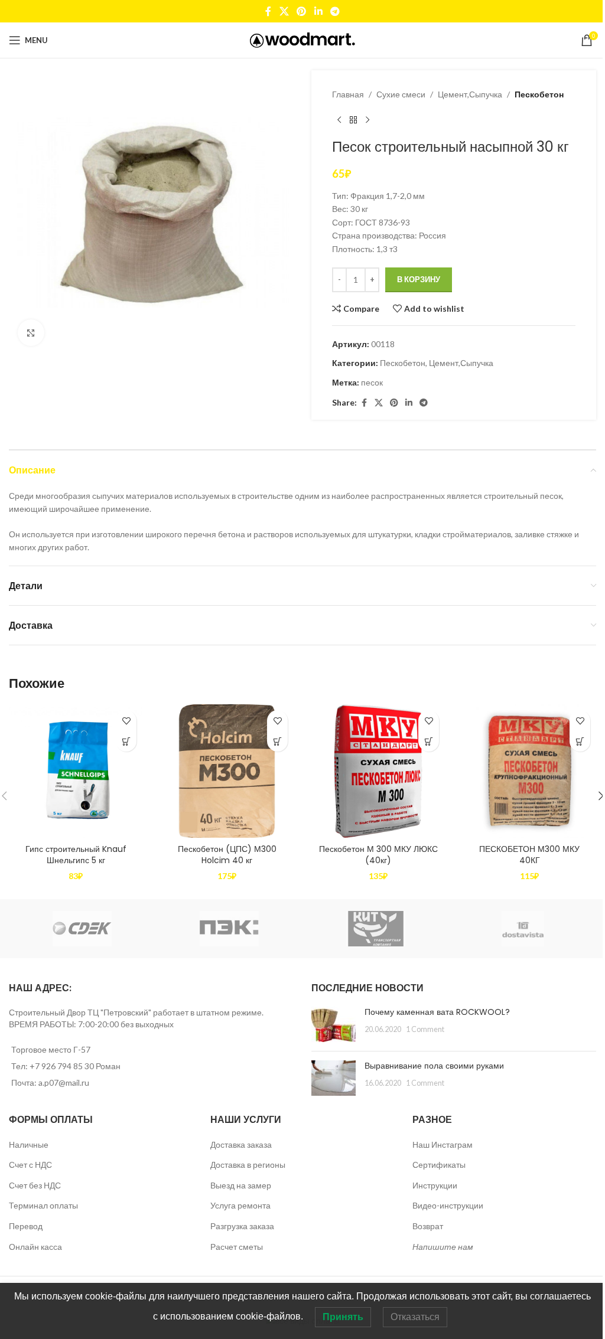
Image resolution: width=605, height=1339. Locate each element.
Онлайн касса (35, 1247)
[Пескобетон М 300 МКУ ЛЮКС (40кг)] (378, 771)
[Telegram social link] (334, 11)
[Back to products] (353, 120)
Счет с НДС (30, 1165)
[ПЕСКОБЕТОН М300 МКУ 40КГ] (529, 771)
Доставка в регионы (247, 1165)
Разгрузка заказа (242, 1226)
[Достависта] (523, 928)
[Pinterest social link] (301, 11)
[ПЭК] (229, 928)
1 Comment (425, 1029)
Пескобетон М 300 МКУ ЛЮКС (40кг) (378, 855)
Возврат (427, 1226)
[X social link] (283, 11)
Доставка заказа (241, 1144)
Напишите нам (442, 1247)
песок (372, 382)
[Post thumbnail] (333, 1024)
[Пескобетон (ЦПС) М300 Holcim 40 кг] (227, 771)
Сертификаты (439, 1165)
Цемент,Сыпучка (470, 94)
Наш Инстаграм (442, 1144)
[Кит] (376, 928)
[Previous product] (339, 120)
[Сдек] (82, 928)
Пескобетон (539, 94)
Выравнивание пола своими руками (434, 1066)
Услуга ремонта (240, 1205)
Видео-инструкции (447, 1205)
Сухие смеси (400, 94)
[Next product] (367, 120)
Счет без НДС (35, 1185)
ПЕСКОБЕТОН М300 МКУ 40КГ (529, 855)
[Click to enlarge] (31, 332)
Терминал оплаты (43, 1205)
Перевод (26, 1226)
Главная (348, 94)
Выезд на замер (240, 1185)
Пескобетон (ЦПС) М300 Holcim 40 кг (227, 855)
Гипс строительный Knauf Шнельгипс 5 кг (75, 855)
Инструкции (434, 1185)
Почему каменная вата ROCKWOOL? (437, 1012)
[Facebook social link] (268, 11)
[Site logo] (303, 39)
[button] (126, 741)
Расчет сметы (236, 1247)
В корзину (418, 279)
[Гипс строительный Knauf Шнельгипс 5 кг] (75, 771)
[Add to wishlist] (126, 720)
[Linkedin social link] (318, 11)
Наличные (28, 1144)
